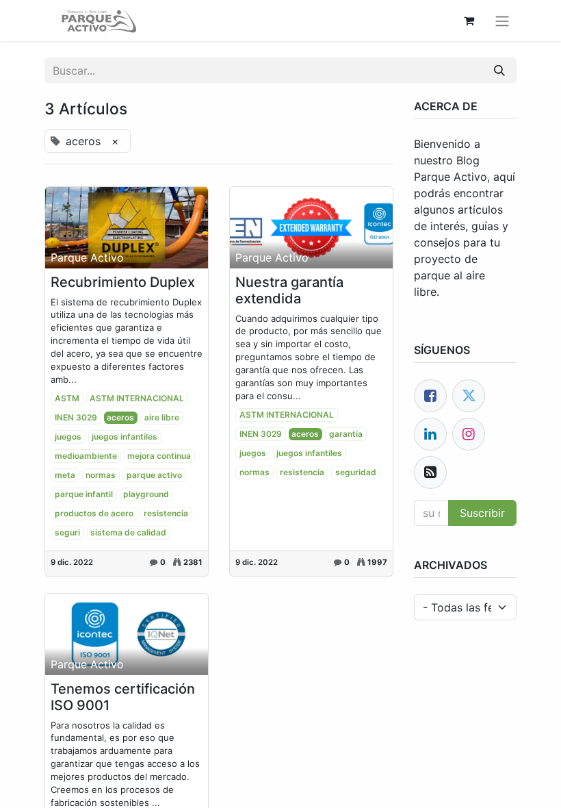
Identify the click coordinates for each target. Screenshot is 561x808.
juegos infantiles (124, 436)
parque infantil (84, 494)
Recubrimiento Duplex (123, 282)
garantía (346, 434)
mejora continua (159, 456)
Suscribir (482, 513)
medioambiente (86, 456)
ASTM (67, 398)
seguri (67, 532)
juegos (68, 436)
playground (146, 494)
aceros (120, 417)
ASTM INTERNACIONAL (137, 398)
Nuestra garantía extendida (289, 290)
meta (65, 475)
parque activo (154, 475)
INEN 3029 (76, 417)
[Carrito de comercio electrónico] (468, 20)
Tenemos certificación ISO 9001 (123, 697)
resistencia (166, 513)
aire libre (161, 417)
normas (101, 475)
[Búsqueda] (499, 71)
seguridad (355, 472)
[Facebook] (430, 395)
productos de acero (94, 513)
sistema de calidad (128, 532)
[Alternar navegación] (502, 20)
